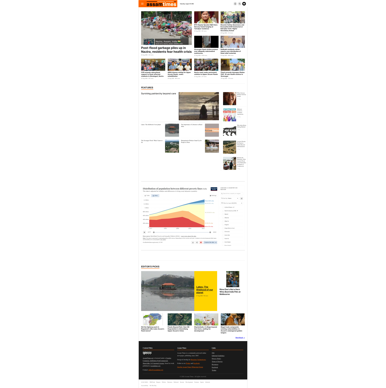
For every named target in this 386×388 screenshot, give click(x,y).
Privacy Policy (216, 358)
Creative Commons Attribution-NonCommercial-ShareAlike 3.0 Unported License (157, 360)
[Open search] (239, 4)
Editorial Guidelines (218, 356)
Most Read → (240, 337)
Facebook (196, 363)
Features (147, 87)
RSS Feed (152, 382)
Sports (202, 382)
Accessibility (144, 385)
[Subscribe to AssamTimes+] (244, 4)
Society (182, 382)
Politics (164, 382)
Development (189, 382)
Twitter (188, 363)
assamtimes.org (155, 366)
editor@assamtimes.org (155, 370)
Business (169, 382)
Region (158, 382)
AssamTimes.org (148, 358)
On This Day (153, 385)
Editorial (176, 382)
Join (213, 353)
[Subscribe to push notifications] (235, 4)
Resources (215, 364)
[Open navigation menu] (142, 3)
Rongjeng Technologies (198, 359)
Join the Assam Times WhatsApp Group (190, 367)
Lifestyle (207, 382)
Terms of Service (217, 361)
